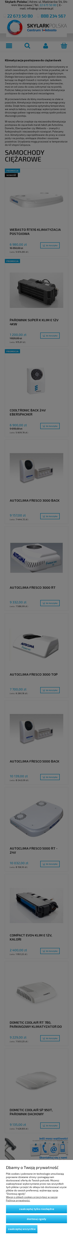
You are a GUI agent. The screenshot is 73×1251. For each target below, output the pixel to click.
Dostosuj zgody (36, 1218)
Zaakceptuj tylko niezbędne (36, 1208)
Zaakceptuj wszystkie (22, 1228)
